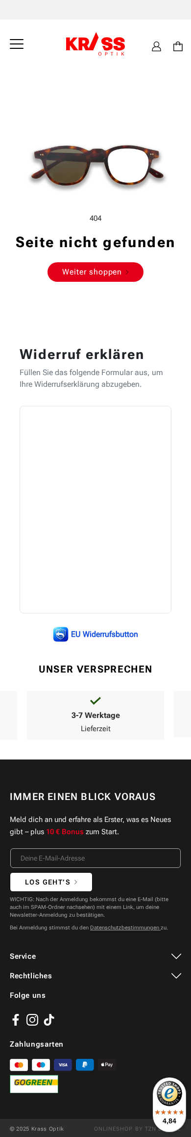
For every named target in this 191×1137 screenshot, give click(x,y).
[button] (17, 44)
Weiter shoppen (92, 271)
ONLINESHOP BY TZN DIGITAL (138, 1129)
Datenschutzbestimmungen (125, 928)
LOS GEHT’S (48, 882)
